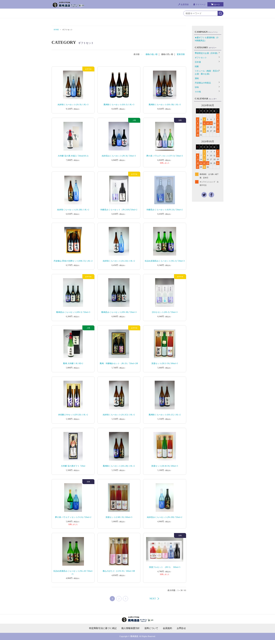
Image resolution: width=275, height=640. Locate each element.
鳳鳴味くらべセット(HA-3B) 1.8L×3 (165, 105)
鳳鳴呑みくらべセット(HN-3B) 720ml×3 (118, 312)
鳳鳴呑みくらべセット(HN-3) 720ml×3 (73, 312)
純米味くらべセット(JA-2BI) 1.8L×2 (73, 210)
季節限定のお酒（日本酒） (207, 53)
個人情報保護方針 (130, 628)
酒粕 (197, 78)
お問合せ (181, 628)
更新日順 (181, 54)
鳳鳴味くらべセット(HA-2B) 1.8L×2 (119, 466)
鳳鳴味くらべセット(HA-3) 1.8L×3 (119, 105)
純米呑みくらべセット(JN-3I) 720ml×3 (119, 156)
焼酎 (197, 66)
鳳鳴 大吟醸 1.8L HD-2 (73, 363)
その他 (198, 92)
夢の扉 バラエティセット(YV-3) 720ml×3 (164, 156)
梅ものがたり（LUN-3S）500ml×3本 (119, 571)
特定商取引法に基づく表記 (103, 628)
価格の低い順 (152, 54)
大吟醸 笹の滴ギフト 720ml (73, 466)
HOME (56, 30)
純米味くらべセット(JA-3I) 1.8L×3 (73, 105)
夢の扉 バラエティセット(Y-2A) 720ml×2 (73, 517)
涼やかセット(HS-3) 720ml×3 (164, 312)
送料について (151, 628)
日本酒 (198, 62)
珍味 (197, 87)
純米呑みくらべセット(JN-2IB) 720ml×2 (164, 517)
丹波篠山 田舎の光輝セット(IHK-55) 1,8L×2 (73, 261)
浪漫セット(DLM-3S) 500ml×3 (164, 466)
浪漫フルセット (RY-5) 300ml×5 (164, 567)
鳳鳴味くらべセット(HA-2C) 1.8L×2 (165, 415)
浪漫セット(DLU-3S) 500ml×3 (164, 363)
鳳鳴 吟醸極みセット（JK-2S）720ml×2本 (119, 363)
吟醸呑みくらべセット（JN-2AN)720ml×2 (118, 210)
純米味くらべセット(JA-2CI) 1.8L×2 (119, 415)
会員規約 (167, 628)
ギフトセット (201, 58)
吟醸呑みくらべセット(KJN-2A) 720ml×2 (165, 210)
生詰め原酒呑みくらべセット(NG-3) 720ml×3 (165, 261)
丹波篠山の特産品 (203, 83)
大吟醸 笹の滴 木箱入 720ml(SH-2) (73, 156)
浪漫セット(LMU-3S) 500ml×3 (119, 517)
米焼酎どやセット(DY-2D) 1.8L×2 (73, 415)
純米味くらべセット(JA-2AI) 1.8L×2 (119, 261)
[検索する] (220, 13)
